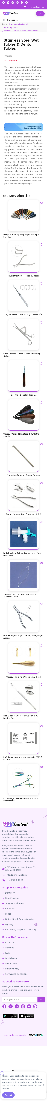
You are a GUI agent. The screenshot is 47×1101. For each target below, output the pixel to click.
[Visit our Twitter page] (22, 2)
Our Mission (10, 953)
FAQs (7, 948)
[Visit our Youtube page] (17, 2)
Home (4, 24)
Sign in (40, 13)
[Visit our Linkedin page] (8, 2)
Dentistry (9, 892)
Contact (9, 943)
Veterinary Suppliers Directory (18, 926)
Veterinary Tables (11, 27)
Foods (7, 911)
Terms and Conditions (15, 967)
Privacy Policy (11, 962)
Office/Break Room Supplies (18, 916)
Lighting (8, 921)
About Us (9, 938)
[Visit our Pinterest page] (26, 2)
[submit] (41, 992)
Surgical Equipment (14, 901)
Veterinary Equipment (19, 24)
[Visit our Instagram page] (12, 2)
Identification (11, 896)
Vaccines (9, 906)
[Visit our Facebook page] (3, 2)
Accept (8, 1095)
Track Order (10, 957)
